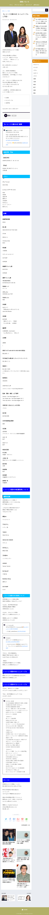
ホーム (11, 4)
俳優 (34, 78)
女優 (34, 81)
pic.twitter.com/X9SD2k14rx (12, 140)
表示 (14, 115)
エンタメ (35, 67)
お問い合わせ (36, 4)
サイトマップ (29, 4)
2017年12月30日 (22, 631)
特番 (29, 825)
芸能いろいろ (24, 2)
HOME (25, 909)
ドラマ (35, 76)
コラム (35, 70)
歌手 (34, 87)
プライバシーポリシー (19, 4)
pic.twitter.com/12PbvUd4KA (12, 641)
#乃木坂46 (15, 629)
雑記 (34, 93)
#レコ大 (25, 627)
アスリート (36, 64)
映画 (34, 84)
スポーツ (35, 73)
